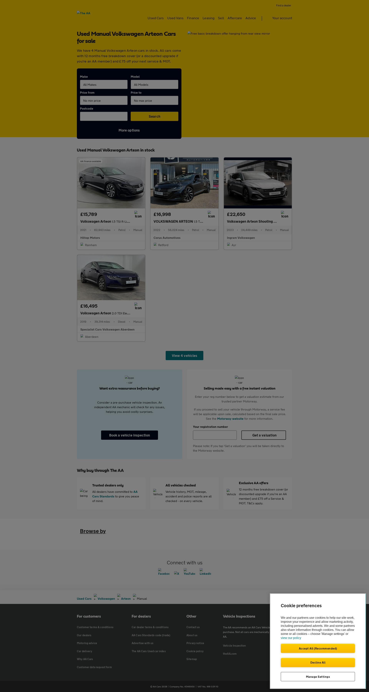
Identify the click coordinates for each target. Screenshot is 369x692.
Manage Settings (318, 676)
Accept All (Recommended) (318, 648)
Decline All (318, 662)
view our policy (291, 638)
